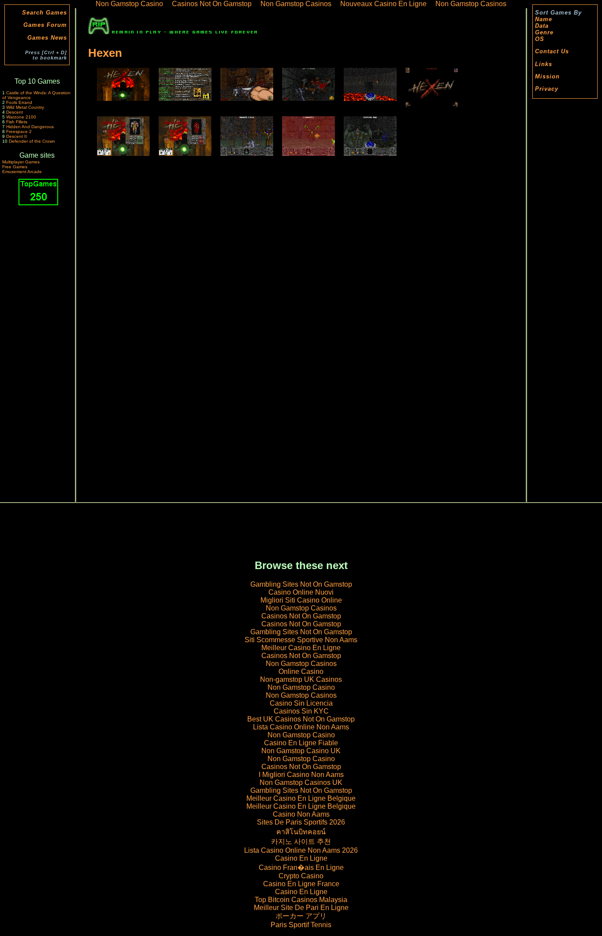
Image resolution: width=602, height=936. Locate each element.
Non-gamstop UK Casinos (301, 679)
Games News (47, 37)
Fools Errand (19, 102)
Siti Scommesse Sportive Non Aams (301, 640)
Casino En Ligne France (301, 884)
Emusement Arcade (22, 171)
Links (543, 64)
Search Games (44, 12)
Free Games (14, 166)
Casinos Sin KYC (301, 711)
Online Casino (301, 671)
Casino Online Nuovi (301, 592)
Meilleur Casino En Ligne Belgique (301, 798)
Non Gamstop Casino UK (301, 751)
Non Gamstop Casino (301, 687)
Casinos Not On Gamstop (301, 616)
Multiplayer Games (21, 161)
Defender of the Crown (32, 141)
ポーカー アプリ (301, 916)
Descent (14, 112)
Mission (547, 76)
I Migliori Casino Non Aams (301, 774)
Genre (544, 32)
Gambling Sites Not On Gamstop (301, 584)
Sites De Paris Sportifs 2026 (301, 822)
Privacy (546, 88)
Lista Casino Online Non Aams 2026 (301, 850)
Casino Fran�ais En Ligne (301, 867)
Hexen (105, 52)
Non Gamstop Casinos (301, 608)
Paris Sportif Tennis (301, 925)
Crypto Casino (301, 876)
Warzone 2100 (21, 117)
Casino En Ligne (301, 858)
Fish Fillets (16, 121)
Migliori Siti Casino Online (301, 600)
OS (539, 39)
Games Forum (45, 25)
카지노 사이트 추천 (301, 841)
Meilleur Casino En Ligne (301, 647)
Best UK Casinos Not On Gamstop (301, 719)
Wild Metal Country (25, 107)
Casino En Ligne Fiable (301, 743)
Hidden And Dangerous (30, 126)
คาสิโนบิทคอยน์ (301, 832)
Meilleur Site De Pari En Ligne (301, 907)
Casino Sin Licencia (301, 703)
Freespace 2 (19, 131)
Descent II (16, 136)
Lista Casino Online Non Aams (301, 727)
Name (543, 19)
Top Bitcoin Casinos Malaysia (301, 899)
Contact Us (552, 51)
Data (542, 25)
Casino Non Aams (301, 814)
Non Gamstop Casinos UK (301, 782)
